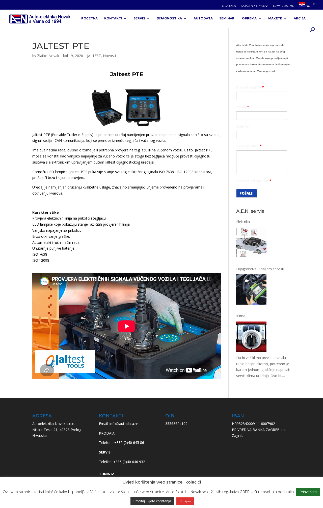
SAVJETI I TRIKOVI (254, 6)
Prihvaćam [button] (308, 491)
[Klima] (251, 338)
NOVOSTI (229, 6)
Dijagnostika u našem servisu (260, 268)
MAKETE (275, 18)
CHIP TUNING (283, 6)
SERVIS (139, 18)
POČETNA (89, 18)
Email (242, 106)
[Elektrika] (251, 243)
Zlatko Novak (48, 55)
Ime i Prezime (250, 87)
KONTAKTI (113, 18)
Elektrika (243, 221)
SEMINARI (227, 18)
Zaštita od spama (253, 180)
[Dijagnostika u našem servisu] (251, 290)
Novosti (109, 55)
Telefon (243, 126)
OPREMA (249, 18)
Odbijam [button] (185, 501)
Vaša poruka (249, 146)
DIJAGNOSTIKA (169, 18)
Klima (240, 315)
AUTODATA (203, 18)
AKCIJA (300, 18)
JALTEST (94, 55)
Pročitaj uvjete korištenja (152, 501)
